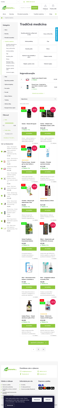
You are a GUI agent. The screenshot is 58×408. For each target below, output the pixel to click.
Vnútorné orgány (10, 72)
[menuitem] (4, 14)
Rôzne (7, 59)
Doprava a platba (6, 384)
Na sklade (8, 134)
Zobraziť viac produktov (38, 93)
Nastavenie (10, 405)
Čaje (7, 53)
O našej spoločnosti (25, 387)
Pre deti (6, 92)
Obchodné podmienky (7, 387)
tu (23, 402)
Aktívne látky (8, 104)
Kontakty (3, 1)
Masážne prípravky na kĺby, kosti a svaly (11, 45)
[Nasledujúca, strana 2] (38, 349)
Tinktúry (7, 100)
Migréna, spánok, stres (10, 69)
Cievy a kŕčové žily (10, 48)
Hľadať (34, 8)
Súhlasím (48, 400)
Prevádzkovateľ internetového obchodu (9, 393)
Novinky (6, 33)
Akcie (6, 30)
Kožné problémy (10, 51)
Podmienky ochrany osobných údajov (9, 389)
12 (43, 349)
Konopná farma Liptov (10, 108)
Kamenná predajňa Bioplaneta (28, 389)
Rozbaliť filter (9, 138)
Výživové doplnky (9, 84)
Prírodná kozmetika (9, 37)
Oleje (6, 76)
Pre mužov (7, 88)
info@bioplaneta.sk (26, 371)
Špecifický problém (9, 80)
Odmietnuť (37, 400)
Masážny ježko (9, 56)
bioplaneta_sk (43, 374)
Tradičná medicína (9, 41)
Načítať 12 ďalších (37, 343)
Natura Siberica (8, 96)
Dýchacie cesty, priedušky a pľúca (10, 62)
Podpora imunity (10, 65)
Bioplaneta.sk (25, 374)
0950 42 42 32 (43, 371)
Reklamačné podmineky (8, 395)
